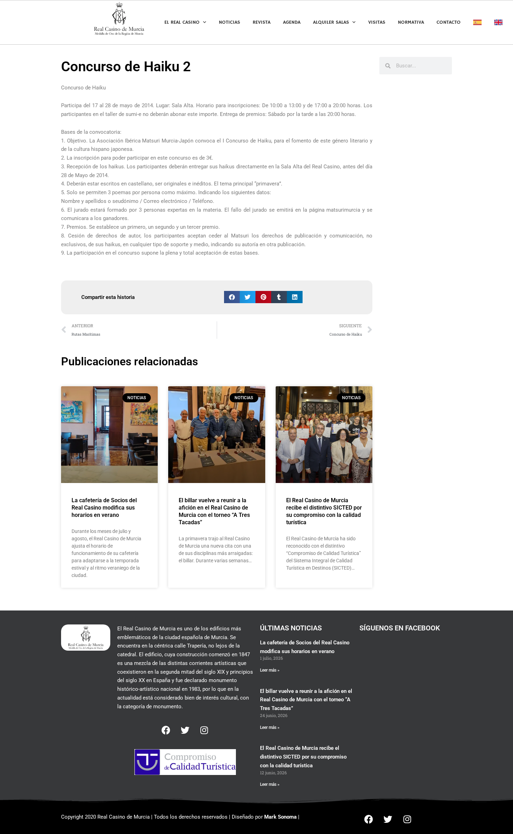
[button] (232, 297)
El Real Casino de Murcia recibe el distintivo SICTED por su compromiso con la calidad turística (324, 511)
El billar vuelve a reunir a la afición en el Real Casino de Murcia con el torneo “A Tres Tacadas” (214, 511)
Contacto (449, 22)
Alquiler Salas (331, 22)
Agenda (291, 22)
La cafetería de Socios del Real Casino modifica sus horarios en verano (104, 507)
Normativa (411, 22)
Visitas (376, 22)
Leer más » (270, 670)
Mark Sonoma (280, 817)
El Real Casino (182, 22)
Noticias (229, 22)
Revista (261, 22)
